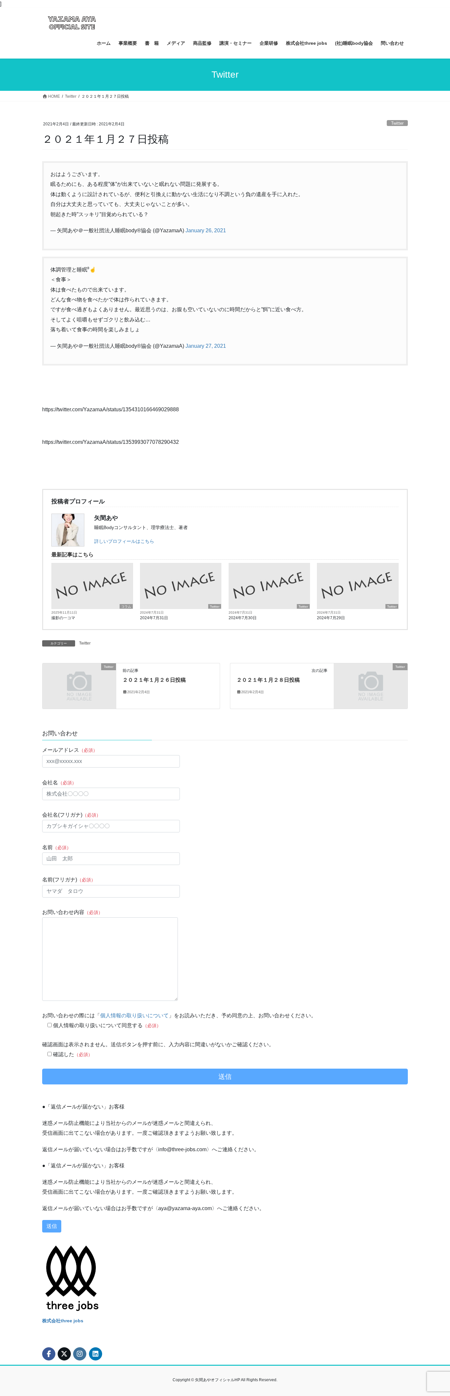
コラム (126, 606)
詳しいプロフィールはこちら (124, 541)
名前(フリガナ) (69, 879)
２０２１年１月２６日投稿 (154, 680)
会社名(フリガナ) (71, 815)
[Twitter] (79, 686)
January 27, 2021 (205, 346)
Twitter (397, 123)
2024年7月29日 (331, 618)
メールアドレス (70, 750)
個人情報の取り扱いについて (134, 1015)
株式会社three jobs (62, 1320)
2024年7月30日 (243, 618)
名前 (56, 847)
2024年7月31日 (154, 618)
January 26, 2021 (205, 230)
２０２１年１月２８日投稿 (268, 680)
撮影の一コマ (63, 618)
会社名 (59, 782)
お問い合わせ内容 (72, 912)
